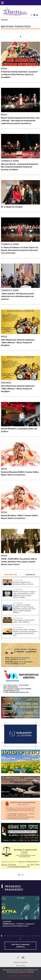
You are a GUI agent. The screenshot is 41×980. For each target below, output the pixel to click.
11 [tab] (33, 936)
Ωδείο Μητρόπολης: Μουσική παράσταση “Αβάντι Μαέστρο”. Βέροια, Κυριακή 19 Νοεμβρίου (17, 342)
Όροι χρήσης (20, 965)
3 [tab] (8, 936)
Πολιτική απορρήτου (20, 962)
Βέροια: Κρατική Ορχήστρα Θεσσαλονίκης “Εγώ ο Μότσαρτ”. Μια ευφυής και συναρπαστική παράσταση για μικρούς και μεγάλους (20, 120)
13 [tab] (39, 936)
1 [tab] (20, 37)
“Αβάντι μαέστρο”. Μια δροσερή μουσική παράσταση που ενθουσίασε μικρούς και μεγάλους (17, 296)
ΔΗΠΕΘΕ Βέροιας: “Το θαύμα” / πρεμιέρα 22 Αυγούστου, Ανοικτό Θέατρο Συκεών (18, 925)
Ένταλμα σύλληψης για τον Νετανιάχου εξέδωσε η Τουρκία (23, 583)
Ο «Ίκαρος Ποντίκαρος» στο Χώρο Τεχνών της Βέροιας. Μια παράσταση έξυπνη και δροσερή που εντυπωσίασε (19, 250)
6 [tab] (17, 936)
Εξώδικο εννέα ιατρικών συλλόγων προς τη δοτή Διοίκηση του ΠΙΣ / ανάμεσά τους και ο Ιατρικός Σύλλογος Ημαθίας (24, 594)
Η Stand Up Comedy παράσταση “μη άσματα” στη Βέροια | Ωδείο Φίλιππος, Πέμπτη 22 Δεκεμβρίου (19, 74)
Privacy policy (26, 976)
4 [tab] (11, 936)
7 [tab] (20, 936)
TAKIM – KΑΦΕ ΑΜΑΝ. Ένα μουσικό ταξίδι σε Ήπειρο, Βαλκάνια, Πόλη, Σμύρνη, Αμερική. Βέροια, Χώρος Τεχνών (19, 561)
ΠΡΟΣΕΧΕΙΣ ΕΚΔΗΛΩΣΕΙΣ (14, 888)
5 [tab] (14, 936)
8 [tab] (24, 936)
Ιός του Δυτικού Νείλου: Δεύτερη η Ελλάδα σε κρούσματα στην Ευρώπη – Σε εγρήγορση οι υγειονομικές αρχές (25, 632)
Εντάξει (12, 976)
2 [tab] (5, 936)
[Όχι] (37, 973)
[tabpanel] (20, 912)
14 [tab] (20, 939)
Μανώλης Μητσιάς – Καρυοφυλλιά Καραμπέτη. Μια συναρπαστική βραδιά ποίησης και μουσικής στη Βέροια (19, 166)
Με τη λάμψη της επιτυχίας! (12, 207)
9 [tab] (27, 936)
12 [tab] (36, 936)
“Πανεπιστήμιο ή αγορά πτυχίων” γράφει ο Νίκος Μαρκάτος (24, 621)
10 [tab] (30, 936)
